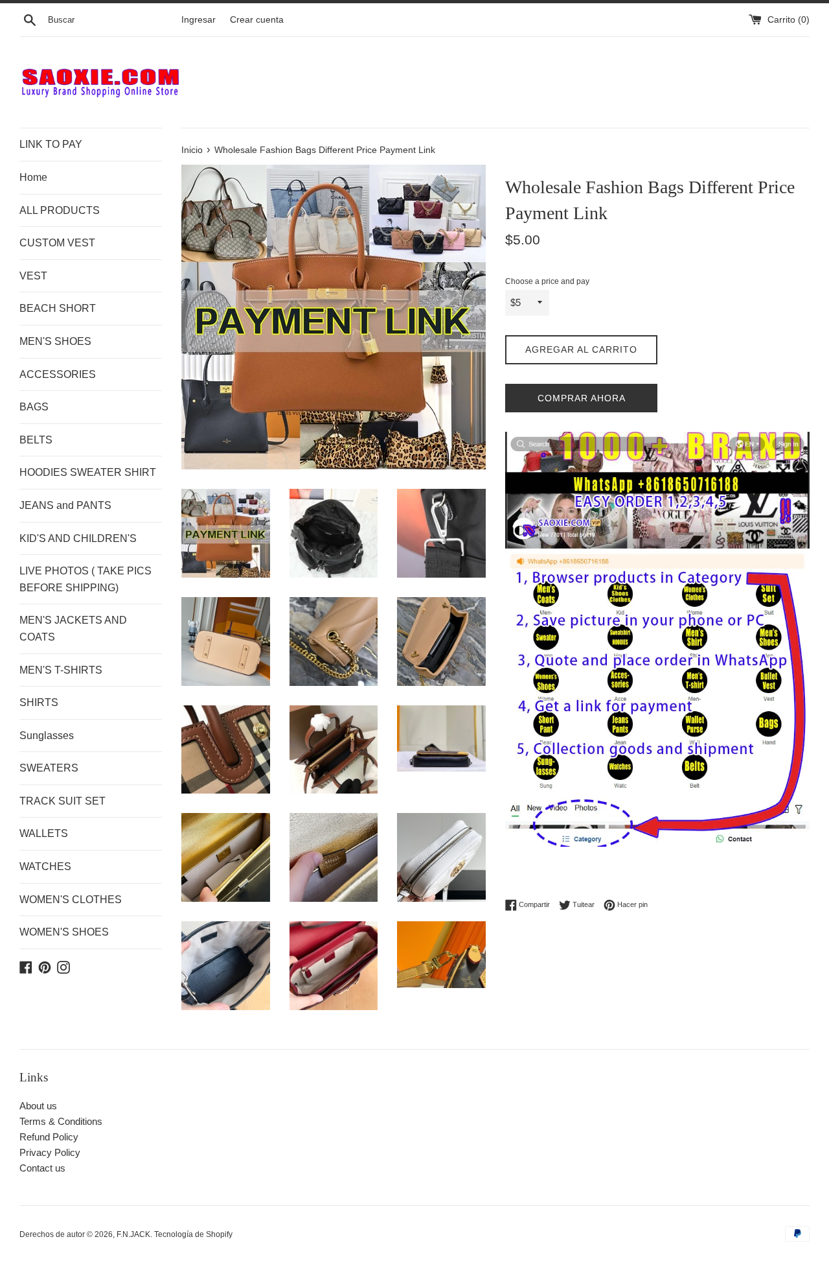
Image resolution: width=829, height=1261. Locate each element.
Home (33, 177)
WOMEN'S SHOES (64, 931)
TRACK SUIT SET (62, 801)
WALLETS (43, 833)
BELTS (35, 439)
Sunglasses (46, 735)
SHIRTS (38, 702)
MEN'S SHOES (55, 341)
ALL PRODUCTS (59, 210)
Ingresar (198, 20)
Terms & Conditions (60, 1121)
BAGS (34, 406)
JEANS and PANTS (65, 505)
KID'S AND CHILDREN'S (78, 538)
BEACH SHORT (57, 308)
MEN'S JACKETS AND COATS (73, 628)
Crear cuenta (257, 20)
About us (38, 1105)
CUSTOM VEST (57, 242)
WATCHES (45, 866)
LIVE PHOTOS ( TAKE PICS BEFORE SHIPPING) (85, 579)
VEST (33, 275)
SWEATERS (48, 767)
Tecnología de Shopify (193, 1234)
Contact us (42, 1167)
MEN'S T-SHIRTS (60, 670)
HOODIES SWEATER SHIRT (87, 472)
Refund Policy (48, 1136)
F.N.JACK (133, 1234)
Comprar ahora (582, 398)
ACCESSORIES (57, 374)
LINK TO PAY (50, 144)
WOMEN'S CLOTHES (70, 899)
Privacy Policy (49, 1152)
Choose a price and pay (547, 281)
